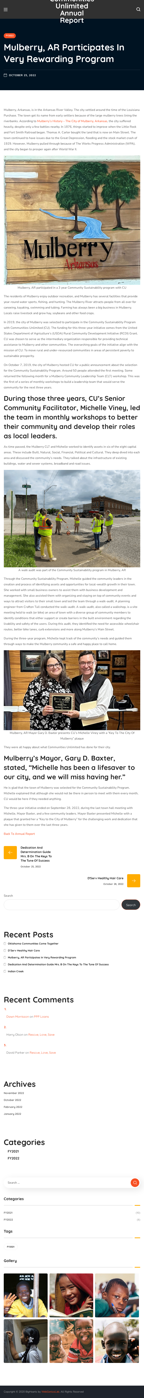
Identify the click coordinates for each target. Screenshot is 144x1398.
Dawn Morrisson (17, 1016)
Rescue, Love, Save (41, 1034)
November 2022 (14, 1093)
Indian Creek (16, 971)
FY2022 (10, 35)
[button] (138, 9)
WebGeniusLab (50, 1391)
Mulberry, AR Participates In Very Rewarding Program (42, 957)
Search (8, 896)
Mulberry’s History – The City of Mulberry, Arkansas (72, 121)
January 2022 (12, 1114)
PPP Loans (41, 1016)
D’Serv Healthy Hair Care (24, 950)
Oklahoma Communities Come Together (33, 943)
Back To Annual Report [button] (19, 834)
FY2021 (13, 1151)
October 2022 (12, 1100)
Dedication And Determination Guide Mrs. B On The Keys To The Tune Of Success (58, 964)
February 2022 (13, 1107)
